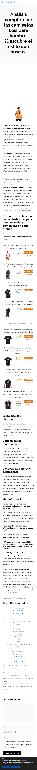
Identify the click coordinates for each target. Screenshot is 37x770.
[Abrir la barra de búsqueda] (29, 2)
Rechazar (15, 767)
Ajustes (24, 767)
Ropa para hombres (12, 673)
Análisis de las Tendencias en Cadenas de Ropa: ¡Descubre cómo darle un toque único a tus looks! (18, 686)
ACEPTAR (6, 767)
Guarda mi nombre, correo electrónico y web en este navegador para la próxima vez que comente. (18, 744)
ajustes (16, 763)
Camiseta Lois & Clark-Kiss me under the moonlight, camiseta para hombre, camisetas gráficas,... (18, 372)
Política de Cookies (20, 760)
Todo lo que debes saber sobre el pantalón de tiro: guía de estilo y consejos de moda (18, 678)
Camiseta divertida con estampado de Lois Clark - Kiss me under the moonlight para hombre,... (18, 351)
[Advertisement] (18, 81)
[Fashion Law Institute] (9, 2)
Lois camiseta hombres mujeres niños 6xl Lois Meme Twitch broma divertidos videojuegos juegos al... (18, 394)
